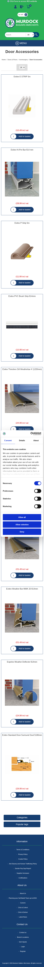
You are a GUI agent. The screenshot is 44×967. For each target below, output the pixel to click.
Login (23, 947)
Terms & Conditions (22, 850)
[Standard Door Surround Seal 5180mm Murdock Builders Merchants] (22, 765)
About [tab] (36, 440)
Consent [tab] (8, 440)
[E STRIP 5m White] (22, 106)
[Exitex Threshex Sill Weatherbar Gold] (22, 545)
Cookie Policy (23, 859)
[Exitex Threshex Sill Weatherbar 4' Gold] (22, 399)
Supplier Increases (23, 873)
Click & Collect (23, 907)
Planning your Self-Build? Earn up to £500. (23, 898)
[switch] (37, 491)
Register (15, 7)
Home (4, 60)
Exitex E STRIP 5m (22, 77)
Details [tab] (22, 440)
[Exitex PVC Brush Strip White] (22, 326)
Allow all (22, 517)
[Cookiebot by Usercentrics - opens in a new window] (31, 433)
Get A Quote (23, 942)
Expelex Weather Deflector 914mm (22, 662)
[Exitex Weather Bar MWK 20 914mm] (22, 618)
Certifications (23, 878)
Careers (23, 903)
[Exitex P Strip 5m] (22, 252)
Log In (22, 7)
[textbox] (19, 34)
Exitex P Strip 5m (22, 223)
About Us (23, 893)
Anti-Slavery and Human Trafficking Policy (23, 864)
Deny (22, 532)
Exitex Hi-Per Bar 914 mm (22, 150)
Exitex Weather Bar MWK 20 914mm (22, 589)
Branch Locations (23, 937)
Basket (28, 7)
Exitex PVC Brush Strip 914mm (22, 296)
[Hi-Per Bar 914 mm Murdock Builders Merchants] (22, 179)
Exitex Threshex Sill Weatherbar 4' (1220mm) (22, 369)
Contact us (22, 932)
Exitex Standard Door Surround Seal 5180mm (22, 735)
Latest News (23, 917)
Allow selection (22, 524)
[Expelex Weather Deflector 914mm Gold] (22, 691)
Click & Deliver (23, 912)
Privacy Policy (23, 854)
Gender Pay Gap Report (23, 868)
